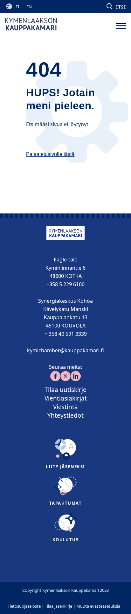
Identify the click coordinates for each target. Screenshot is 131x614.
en (29, 7)
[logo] (31, 24)
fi (17, 7)
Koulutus (65, 540)
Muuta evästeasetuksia (98, 606)
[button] (115, 6)
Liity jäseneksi (65, 466)
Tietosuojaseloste (24, 606)
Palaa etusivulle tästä (50, 154)
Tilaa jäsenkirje (58, 606)
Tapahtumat (65, 503)
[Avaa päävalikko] (121, 24)
